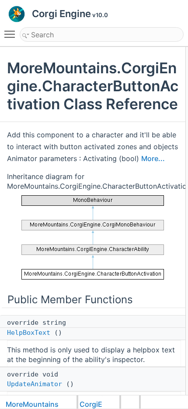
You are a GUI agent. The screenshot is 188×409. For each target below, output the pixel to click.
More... (153, 158)
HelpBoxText (28, 333)
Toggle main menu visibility (11, 34)
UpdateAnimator (34, 384)
